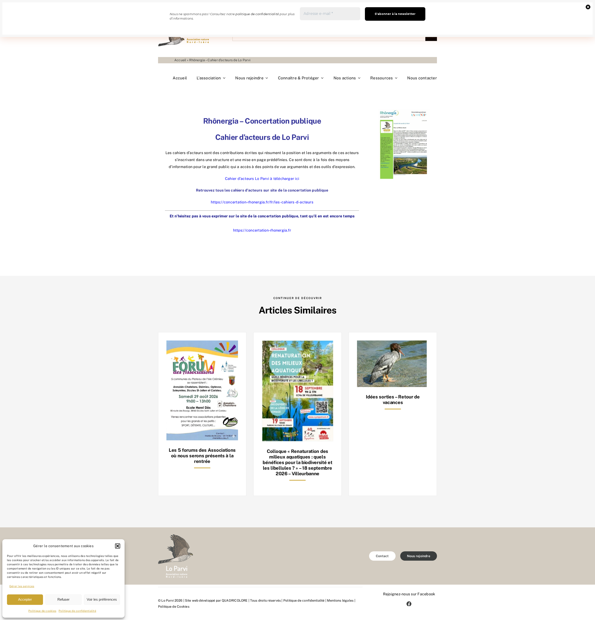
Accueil (180, 60)
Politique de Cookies (173, 606)
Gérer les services (21, 586)
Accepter (25, 599)
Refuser (63, 599)
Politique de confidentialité (77, 611)
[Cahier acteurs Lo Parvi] (404, 111)
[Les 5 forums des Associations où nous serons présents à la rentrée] (202, 344)
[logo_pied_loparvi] (175, 536)
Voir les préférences (102, 599)
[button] (117, 546)
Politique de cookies (42, 611)
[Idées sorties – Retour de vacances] (392, 344)
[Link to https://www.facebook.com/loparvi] (409, 604)
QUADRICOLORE (235, 600)
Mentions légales (340, 600)
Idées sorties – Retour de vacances (393, 399)
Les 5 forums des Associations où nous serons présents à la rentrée (202, 455)
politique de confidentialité (257, 14)
